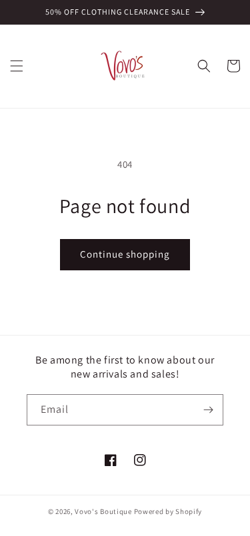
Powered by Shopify (168, 511)
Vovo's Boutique (103, 511)
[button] (16, 66)
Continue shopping (125, 254)
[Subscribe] (208, 409)
